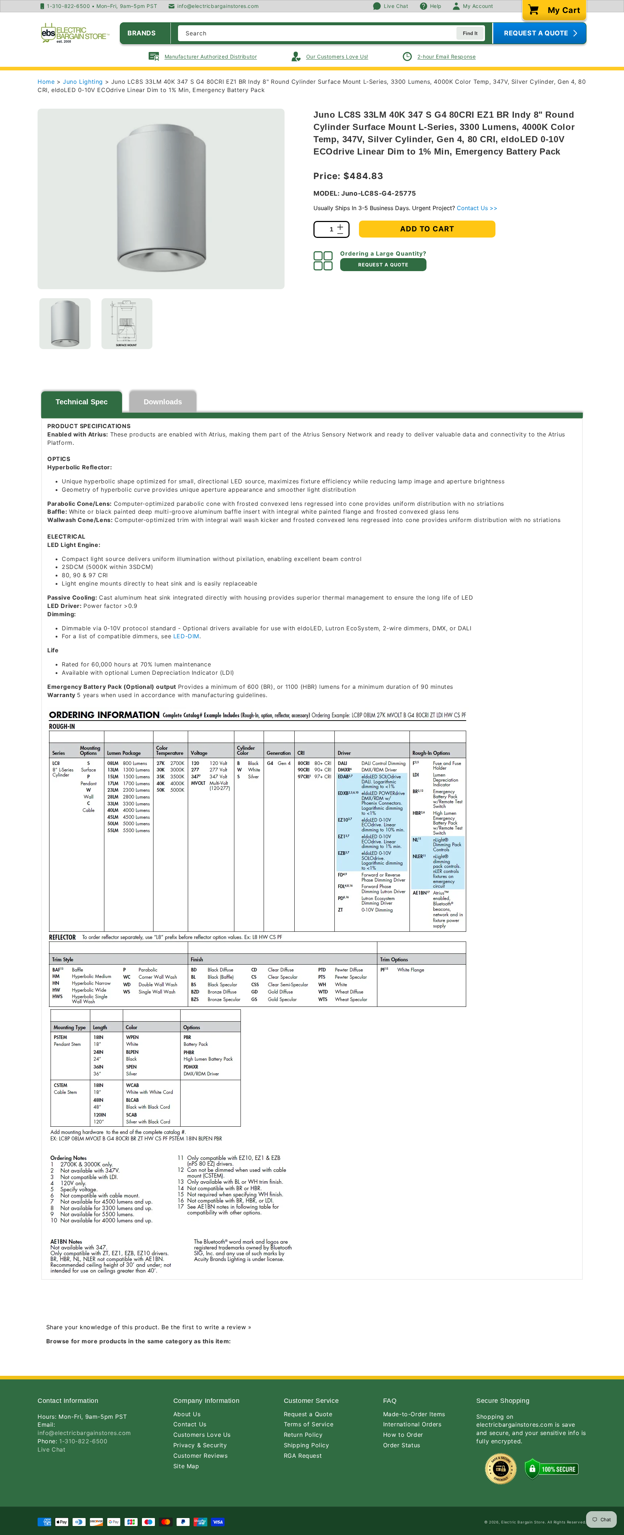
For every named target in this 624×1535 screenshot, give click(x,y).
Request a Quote (308, 1414)
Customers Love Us (202, 1434)
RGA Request (303, 1455)
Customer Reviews (200, 1455)
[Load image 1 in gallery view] (65, 323)
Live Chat (51, 1449)
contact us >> (477, 208)
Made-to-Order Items (414, 1414)
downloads (163, 402)
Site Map (186, 1466)
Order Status (401, 1445)
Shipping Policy (306, 1445)
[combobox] (331, 33)
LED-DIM (186, 636)
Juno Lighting (84, 81)
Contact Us (190, 1424)
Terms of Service (309, 1424)
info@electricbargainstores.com (84, 1432)
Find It (470, 33)
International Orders (412, 1424)
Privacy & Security (200, 1445)
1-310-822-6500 (83, 1441)
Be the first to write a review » (206, 1327)
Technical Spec (82, 402)
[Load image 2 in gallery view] (127, 323)
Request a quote (383, 265)
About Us (187, 1414)
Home (46, 81)
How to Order (403, 1434)
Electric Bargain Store (523, 1522)
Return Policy (303, 1434)
